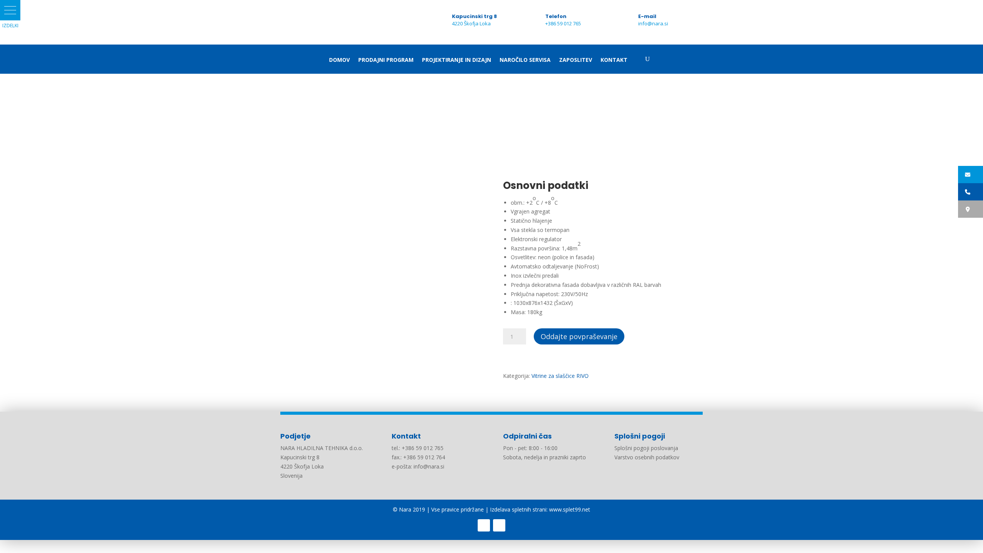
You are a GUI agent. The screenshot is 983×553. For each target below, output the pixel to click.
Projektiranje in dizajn (456, 60)
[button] (10, 10)
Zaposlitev (575, 60)
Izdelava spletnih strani (518, 509)
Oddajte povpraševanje (579, 336)
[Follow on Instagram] (499, 525)
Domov (339, 60)
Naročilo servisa (525, 60)
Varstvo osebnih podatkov (646, 457)
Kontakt (614, 60)
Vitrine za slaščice (325, 121)
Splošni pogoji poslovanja (646, 448)
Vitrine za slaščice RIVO (381, 121)
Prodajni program (386, 60)
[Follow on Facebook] (484, 525)
